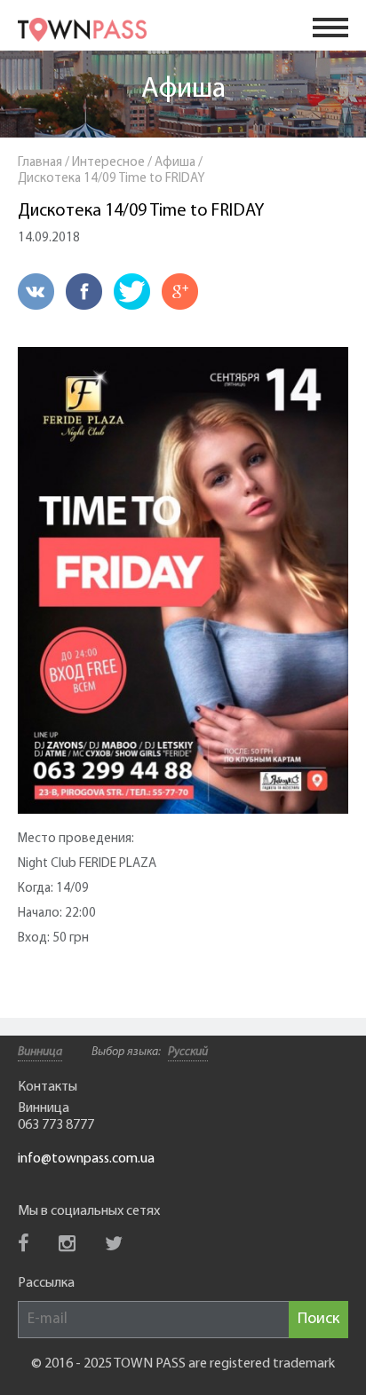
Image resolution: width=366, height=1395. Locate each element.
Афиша (183, 89)
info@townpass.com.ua (86, 1159)
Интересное (108, 162)
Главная (40, 162)
